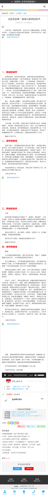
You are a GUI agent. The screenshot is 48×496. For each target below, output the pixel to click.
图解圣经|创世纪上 (18, 389)
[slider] (41, 375)
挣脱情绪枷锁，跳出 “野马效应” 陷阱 (15, 434)
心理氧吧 (19, 13)
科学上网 (31, 486)
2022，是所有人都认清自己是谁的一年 (16, 436)
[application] (24, 375)
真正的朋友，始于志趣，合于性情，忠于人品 (18, 447)
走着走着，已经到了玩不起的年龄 (14, 453)
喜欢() (22, 426)
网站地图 (21, 488)
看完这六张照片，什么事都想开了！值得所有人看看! (21, 442)
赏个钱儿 (32, 426)
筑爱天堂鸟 (19, 22)
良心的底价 (7, 450)
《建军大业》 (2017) (19, 387)
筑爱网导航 (23, 486)
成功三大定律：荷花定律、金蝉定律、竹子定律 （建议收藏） (22, 444)
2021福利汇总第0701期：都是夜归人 (16, 439)
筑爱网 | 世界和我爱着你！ (25, 2)
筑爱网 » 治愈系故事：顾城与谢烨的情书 (24, 412)
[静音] (35, 375)
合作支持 (17, 394)
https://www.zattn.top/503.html (21, 414)
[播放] (5, 375)
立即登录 (17, 468)
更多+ (42, 398)
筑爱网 (11, 13)
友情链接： (16, 486)
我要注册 (29, 468)
